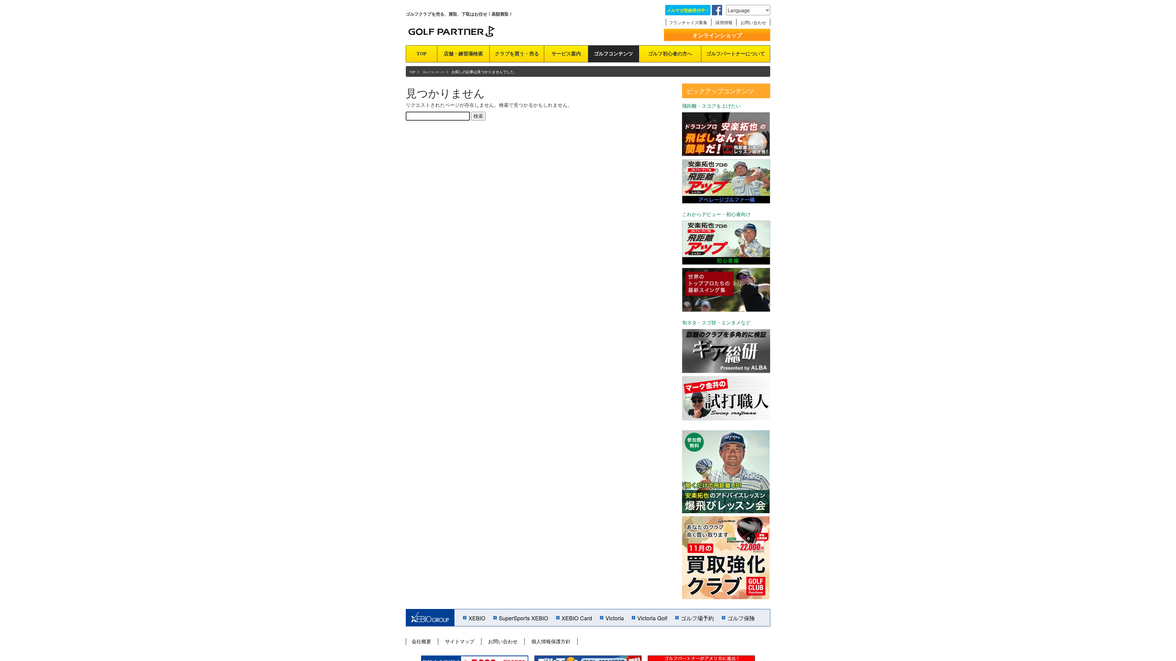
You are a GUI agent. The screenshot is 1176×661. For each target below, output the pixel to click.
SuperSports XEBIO (523, 618)
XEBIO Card (577, 618)
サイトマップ (459, 641)
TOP (422, 53)
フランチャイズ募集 (688, 22)
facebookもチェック (717, 10)
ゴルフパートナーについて (735, 53)
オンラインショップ (717, 35)
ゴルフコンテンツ (613, 53)
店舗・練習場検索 (463, 53)
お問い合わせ (753, 22)
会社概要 (421, 641)
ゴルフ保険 (741, 618)
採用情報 (724, 22)
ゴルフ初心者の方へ (670, 53)
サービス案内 (566, 53)
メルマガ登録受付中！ (688, 10)
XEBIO (477, 618)
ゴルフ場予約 (697, 618)
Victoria (614, 618)
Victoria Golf (652, 618)
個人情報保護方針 (551, 641)
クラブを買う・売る (517, 53)
